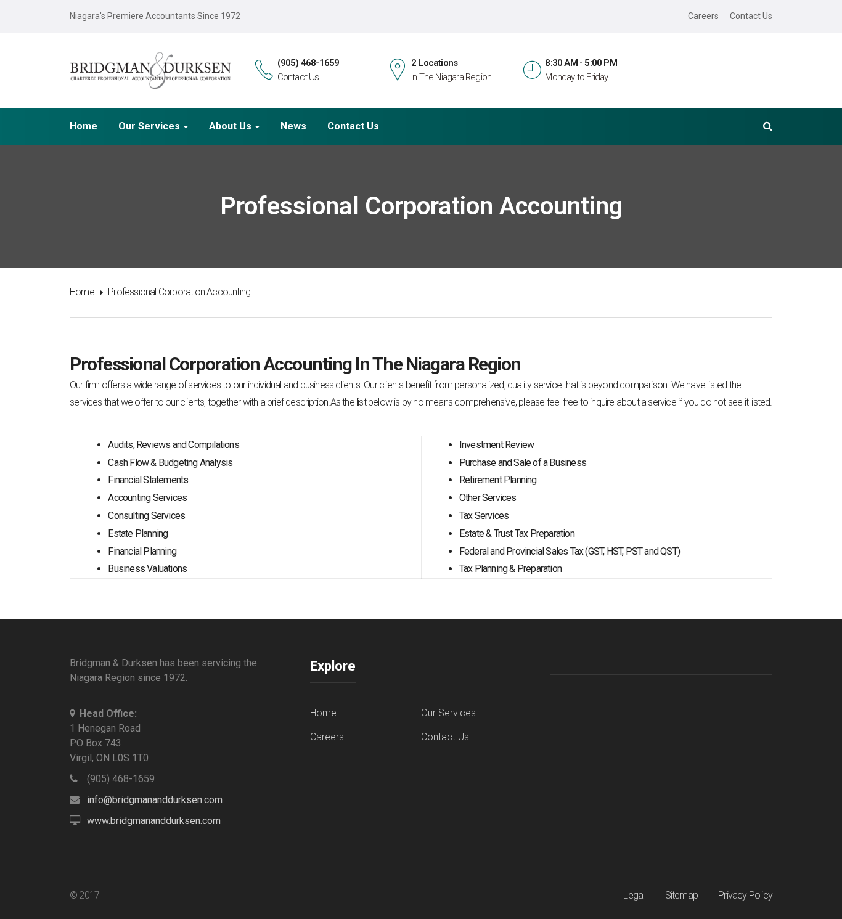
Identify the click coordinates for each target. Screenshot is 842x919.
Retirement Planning (498, 480)
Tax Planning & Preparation (510, 568)
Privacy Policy (745, 895)
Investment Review (496, 445)
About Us (230, 126)
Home (83, 126)
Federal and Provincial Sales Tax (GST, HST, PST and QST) (569, 551)
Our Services (149, 126)
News (293, 126)
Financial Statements (148, 480)
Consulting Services (146, 515)
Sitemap (681, 895)
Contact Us (751, 16)
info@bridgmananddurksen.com (155, 800)
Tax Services (484, 515)
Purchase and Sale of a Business (522, 462)
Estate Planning (138, 533)
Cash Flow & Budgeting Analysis (170, 462)
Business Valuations (147, 568)
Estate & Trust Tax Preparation (516, 533)
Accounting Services (147, 498)
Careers (703, 16)
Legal (633, 895)
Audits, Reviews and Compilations (173, 445)
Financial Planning (142, 551)
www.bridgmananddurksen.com (154, 821)
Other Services (488, 498)
